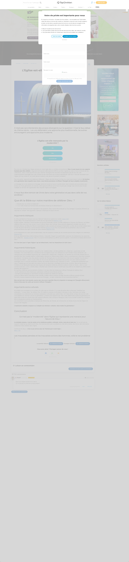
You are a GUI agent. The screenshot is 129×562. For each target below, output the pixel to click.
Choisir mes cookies (57, 36)
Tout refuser (64, 39)
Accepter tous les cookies (70, 36)
